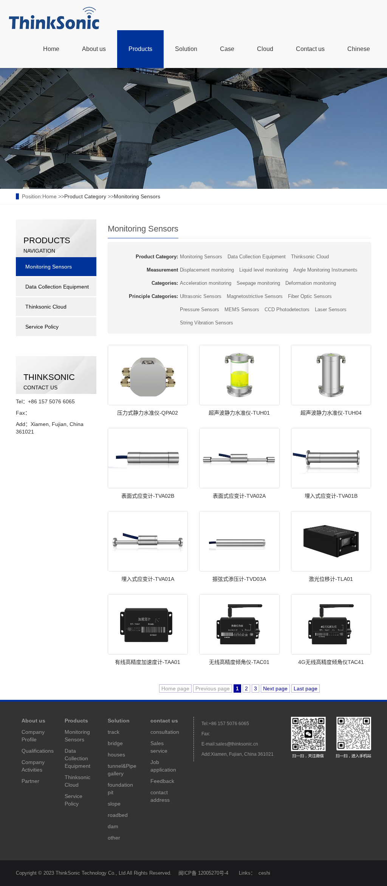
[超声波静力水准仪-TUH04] (331, 375)
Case (227, 49)
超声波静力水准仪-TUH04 (331, 413)
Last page (305, 688)
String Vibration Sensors (206, 323)
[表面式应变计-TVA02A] (239, 458)
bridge (115, 743)
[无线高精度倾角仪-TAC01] (239, 624)
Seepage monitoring (258, 283)
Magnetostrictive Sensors (255, 296)
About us (94, 49)
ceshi (264, 873)
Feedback (162, 781)
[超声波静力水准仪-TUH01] (239, 375)
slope (114, 804)
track (113, 732)
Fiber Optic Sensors (310, 296)
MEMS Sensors (241, 309)
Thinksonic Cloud (310, 256)
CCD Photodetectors (287, 309)
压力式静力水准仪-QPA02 (147, 413)
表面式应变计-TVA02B (147, 496)
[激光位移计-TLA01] (331, 541)
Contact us (310, 49)
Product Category (85, 196)
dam (113, 826)
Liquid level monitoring (263, 270)
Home (51, 49)
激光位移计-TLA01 (331, 579)
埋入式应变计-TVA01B (331, 496)
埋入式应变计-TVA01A (147, 579)
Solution (186, 49)
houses (116, 755)
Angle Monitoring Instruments (325, 270)
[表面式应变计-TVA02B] (148, 458)
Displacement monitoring (207, 270)
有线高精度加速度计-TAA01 (147, 662)
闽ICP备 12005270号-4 (203, 873)
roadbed (118, 815)
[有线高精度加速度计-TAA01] (148, 624)
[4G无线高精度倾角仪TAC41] (331, 624)
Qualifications (38, 751)
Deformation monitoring (310, 283)
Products (140, 49)
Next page (275, 688)
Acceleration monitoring (205, 283)
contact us (164, 721)
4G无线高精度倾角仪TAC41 (331, 662)
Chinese (358, 49)
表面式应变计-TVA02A (239, 496)
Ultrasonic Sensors (200, 296)
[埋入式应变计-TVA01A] (148, 541)
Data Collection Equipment (257, 256)
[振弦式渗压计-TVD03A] (239, 541)
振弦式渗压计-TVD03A (239, 579)
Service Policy (42, 327)
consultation (164, 732)
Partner (30, 781)
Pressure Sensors (199, 309)
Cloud (265, 49)
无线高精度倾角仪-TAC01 (239, 662)
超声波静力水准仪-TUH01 (239, 413)
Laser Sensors (331, 309)
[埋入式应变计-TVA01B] (331, 458)
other (114, 838)
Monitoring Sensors (137, 196)
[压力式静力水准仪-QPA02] (148, 375)
